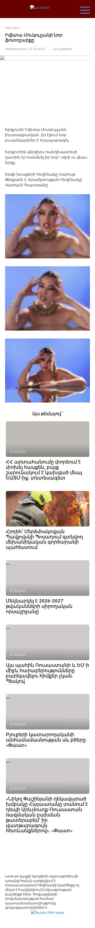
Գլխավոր (12, 27)
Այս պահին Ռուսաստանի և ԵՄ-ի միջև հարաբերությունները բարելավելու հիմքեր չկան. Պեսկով (47, 673)
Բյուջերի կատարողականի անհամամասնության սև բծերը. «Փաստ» (46, 740)
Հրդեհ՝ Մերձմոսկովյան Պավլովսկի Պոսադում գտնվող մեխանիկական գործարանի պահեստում (44, 539)
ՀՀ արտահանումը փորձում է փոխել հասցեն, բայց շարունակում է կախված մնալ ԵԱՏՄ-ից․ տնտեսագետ (44, 470)
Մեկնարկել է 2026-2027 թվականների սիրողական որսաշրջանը (39, 606)
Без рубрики (62, 49)
